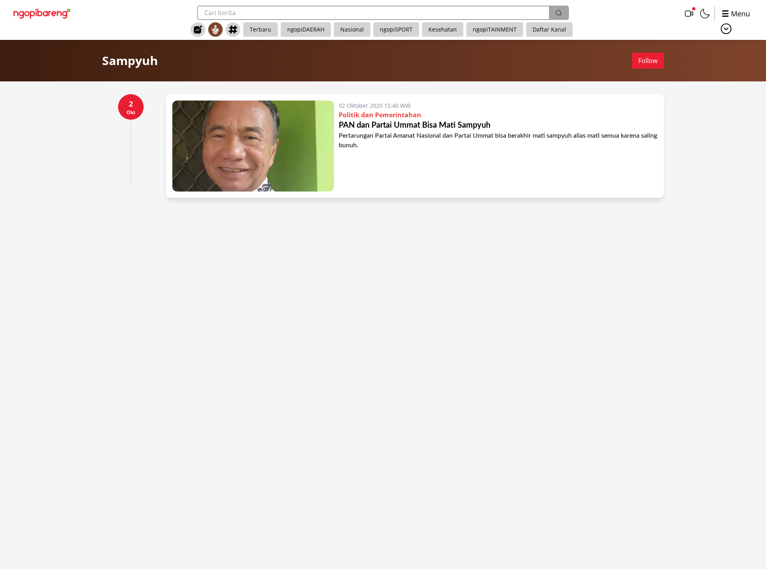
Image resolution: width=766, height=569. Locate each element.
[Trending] (198, 29)
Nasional (352, 29)
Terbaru (260, 29)
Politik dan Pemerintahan (380, 115)
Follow (647, 60)
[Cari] (558, 12)
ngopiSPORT (396, 29)
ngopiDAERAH (305, 29)
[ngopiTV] (689, 13)
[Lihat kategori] (726, 29)
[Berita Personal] (215, 29)
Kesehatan (442, 29)
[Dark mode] (705, 13)
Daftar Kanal (549, 29)
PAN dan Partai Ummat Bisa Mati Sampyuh (414, 125)
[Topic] (233, 29)
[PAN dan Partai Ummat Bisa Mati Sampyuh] (253, 146)
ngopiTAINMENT (495, 29)
